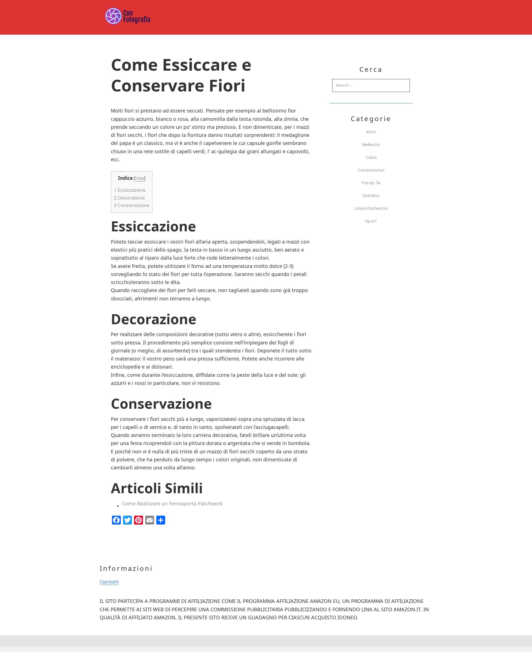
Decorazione (129, 198)
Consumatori (371, 170)
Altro (371, 132)
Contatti (109, 582)
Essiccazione (129, 190)
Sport (371, 221)
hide (139, 178)
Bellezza (371, 144)
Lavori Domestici (371, 208)
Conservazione (131, 205)
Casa (371, 157)
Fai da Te (371, 183)
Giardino (371, 195)
